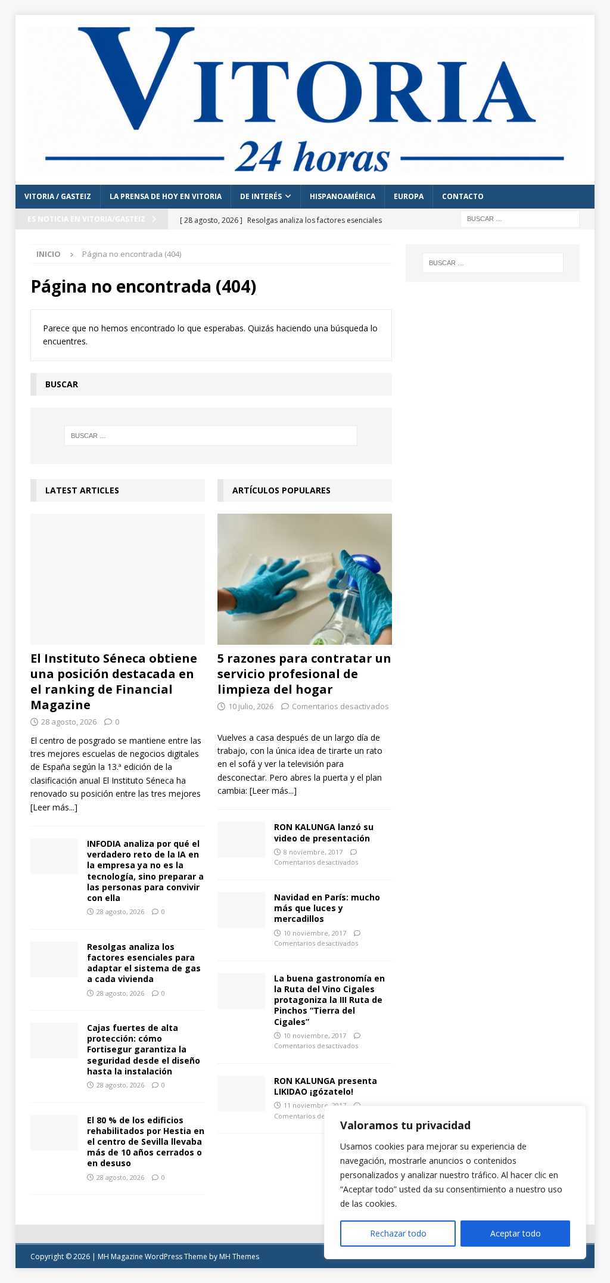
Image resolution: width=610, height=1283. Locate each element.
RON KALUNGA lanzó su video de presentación (324, 832)
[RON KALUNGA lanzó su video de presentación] (241, 840)
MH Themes (239, 1256)
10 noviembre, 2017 (315, 932)
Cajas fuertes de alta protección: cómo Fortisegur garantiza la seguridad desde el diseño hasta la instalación (143, 1049)
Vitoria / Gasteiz (57, 196)
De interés (261, 196)
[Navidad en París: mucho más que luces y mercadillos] (241, 910)
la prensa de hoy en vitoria (166, 196)
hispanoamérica (342, 196)
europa (409, 196)
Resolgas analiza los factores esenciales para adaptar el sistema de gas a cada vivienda (144, 963)
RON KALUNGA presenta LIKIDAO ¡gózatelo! (325, 1086)
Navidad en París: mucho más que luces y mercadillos (327, 907)
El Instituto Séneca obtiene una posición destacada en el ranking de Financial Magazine (113, 681)
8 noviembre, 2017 (313, 851)
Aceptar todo (515, 1233)
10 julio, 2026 (250, 706)
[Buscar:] (520, 217)
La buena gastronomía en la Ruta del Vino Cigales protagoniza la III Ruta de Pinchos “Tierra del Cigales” (329, 1000)
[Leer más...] (53, 807)
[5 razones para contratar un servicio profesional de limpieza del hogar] (304, 579)
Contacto (463, 196)
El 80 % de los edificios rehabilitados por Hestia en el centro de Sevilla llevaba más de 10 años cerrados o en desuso (145, 1141)
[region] (455, 1182)
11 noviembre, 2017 (315, 1105)
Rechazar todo (398, 1233)
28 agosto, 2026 (69, 721)
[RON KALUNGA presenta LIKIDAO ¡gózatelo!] (241, 1093)
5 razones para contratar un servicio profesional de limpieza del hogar (304, 673)
